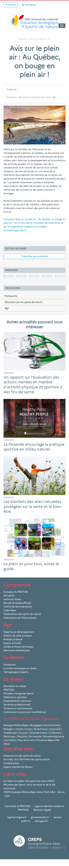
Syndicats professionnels (17, 704)
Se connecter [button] (29, 4)
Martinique (9, 736)
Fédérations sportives (15, 697)
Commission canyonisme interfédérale (25, 712)
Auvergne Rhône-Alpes (16, 725)
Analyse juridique (13, 639)
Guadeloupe (10, 733)
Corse (28, 729)
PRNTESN (9, 690)
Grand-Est (55, 729)
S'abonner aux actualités (34, 256)
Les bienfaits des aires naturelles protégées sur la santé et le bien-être (33, 506)
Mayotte (22, 736)
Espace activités (12, 643)
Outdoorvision (11, 763)
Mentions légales (42, 810)
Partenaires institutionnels (18, 708)
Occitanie (10, 740)
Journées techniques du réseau (20, 668)
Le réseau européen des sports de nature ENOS (29, 781)
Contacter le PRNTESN (17, 806)
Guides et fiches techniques (19, 646)
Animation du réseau (15, 686)
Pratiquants (11, 97)
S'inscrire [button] (11, 4)
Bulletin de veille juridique (18, 635)
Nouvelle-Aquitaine (53, 736)
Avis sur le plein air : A (39, 39)
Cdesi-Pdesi (10, 610)
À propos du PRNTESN (16, 592)
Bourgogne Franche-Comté (45, 725)
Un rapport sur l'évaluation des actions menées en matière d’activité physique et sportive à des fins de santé (33, 384)
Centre (19, 729)
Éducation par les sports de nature (35, 97)
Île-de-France (41, 729)
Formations (10, 664)
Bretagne (8, 729)
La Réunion (55, 733)
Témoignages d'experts (16, 672)
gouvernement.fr (40, 817)
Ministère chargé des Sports (19, 693)
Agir (54, 97)
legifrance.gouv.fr (16, 817)
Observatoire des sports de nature (22, 614)
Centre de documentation (18, 606)
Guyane (23, 733)
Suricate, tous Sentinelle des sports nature (27, 759)
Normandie (35, 736)
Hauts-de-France (38, 733)
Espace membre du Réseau (18, 767)
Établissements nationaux (17, 701)
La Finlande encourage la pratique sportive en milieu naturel (34, 447)
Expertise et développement (19, 632)
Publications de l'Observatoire (20, 618)
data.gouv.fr (41, 821)
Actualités (22, 39)
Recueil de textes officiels (17, 603)
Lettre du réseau (12, 599)
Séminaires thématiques (17, 650)
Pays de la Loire (26, 740)
